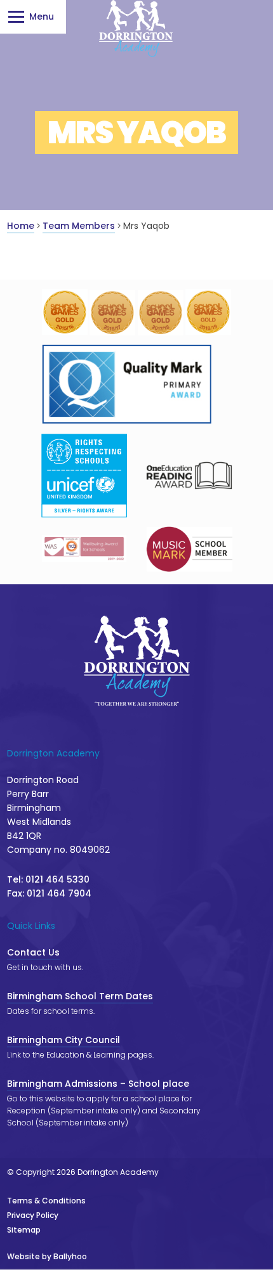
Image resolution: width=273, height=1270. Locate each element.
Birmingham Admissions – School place (98, 1083)
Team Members (79, 225)
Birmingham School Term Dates (80, 996)
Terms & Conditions (46, 1200)
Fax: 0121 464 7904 (49, 893)
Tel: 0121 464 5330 (48, 879)
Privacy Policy (32, 1215)
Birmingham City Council (63, 1039)
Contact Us (33, 952)
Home (20, 225)
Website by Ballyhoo (47, 1256)
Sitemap (24, 1229)
